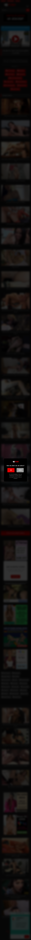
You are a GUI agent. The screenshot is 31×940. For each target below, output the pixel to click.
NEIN (20, 470)
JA (11, 470)
